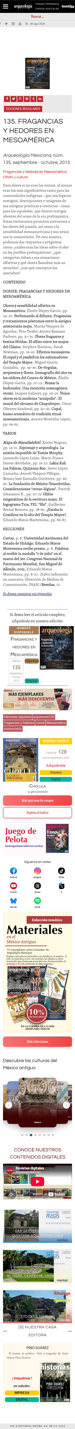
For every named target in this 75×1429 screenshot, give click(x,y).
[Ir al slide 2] (26, 1135)
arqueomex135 (43, 717)
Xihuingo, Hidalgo (38, 1315)
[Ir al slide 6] (44, 1135)
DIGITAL (22, 1399)
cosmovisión (13, 729)
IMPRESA (22, 1392)
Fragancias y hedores (19, 723)
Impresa (32, 661)
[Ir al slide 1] (22, 1135)
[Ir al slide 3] (31, 1135)
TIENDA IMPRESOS (47, 4)
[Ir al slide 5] (40, 1135)
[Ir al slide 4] (35, 1135)
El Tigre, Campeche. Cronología (37, 1275)
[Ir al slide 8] (53, 1135)
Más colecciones (37, 1041)
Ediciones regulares (23, 109)
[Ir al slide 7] (48, 1135)
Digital (31, 681)
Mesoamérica (56, 723)
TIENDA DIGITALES (47, 9)
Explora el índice (37, 812)
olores (40, 723)
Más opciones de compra (37, 800)
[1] (37, 73)
